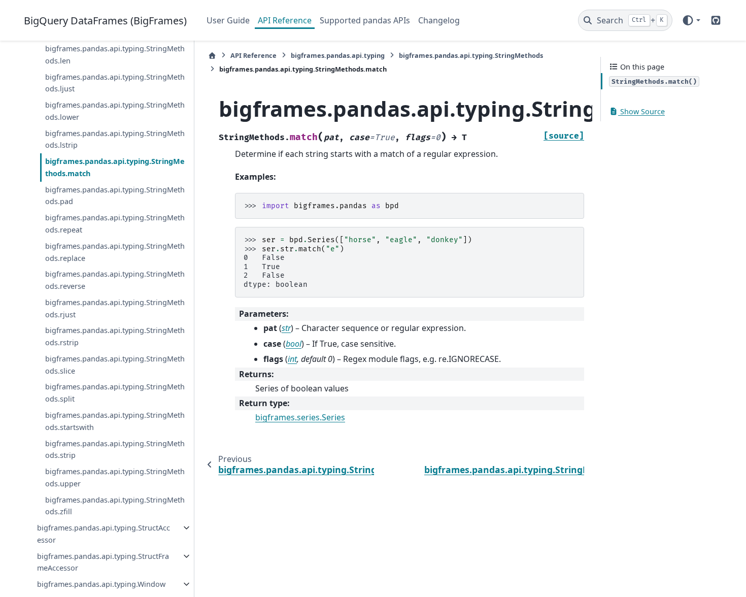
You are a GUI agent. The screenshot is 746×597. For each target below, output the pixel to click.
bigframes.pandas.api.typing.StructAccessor (103, 534)
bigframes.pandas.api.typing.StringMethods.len (115, 54)
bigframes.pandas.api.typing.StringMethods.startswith (115, 421)
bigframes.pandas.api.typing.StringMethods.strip (115, 449)
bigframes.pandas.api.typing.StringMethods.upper (115, 477)
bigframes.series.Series (300, 417)
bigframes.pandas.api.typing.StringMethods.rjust (115, 308)
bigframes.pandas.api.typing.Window (101, 584)
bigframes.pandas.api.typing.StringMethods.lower (115, 111)
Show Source (641, 111)
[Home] (212, 55)
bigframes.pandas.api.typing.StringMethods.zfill (115, 506)
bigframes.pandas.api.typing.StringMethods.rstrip (115, 336)
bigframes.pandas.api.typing (338, 55)
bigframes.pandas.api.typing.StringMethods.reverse (115, 280)
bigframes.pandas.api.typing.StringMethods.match (115, 167)
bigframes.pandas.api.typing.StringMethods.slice (115, 365)
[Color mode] (691, 20)
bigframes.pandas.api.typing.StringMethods (471, 55)
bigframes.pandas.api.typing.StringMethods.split (115, 393)
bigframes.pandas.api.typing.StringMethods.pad (115, 196)
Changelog (439, 20)
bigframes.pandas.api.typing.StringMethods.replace (115, 252)
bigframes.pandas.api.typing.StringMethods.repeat (115, 224)
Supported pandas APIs (365, 20)
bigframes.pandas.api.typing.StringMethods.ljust (115, 83)
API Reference (285, 20)
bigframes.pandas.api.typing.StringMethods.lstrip (115, 139)
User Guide (228, 20)
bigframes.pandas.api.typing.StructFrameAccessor (103, 562)
